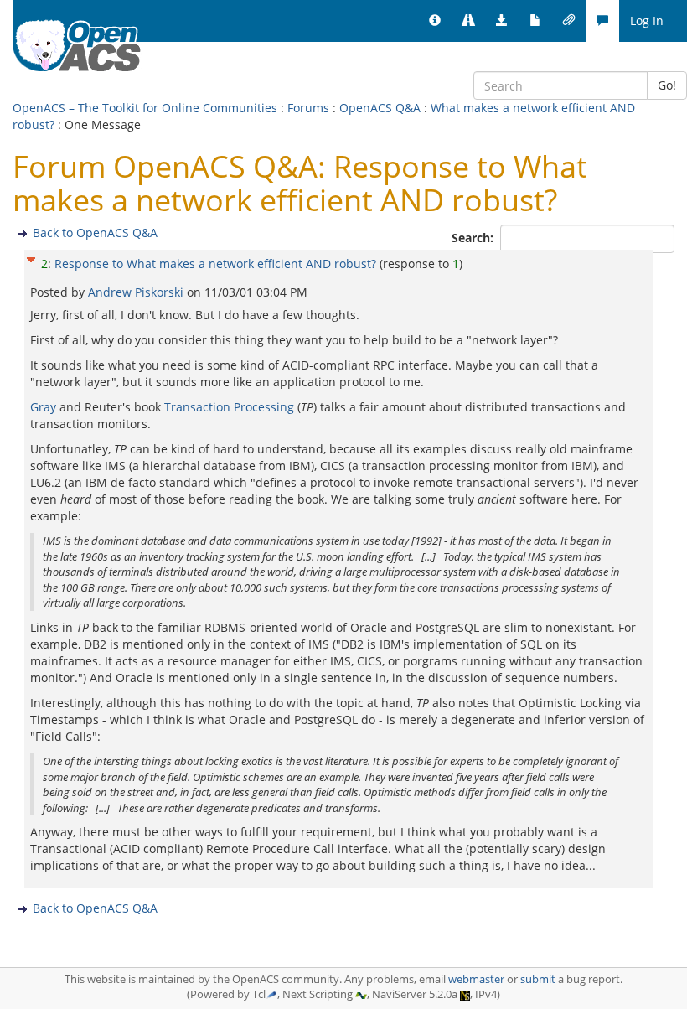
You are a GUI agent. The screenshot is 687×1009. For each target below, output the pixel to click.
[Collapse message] (31, 257)
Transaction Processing (229, 407)
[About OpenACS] (435, 21)
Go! (667, 85)
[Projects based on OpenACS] (468, 21)
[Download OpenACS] (502, 21)
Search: (474, 238)
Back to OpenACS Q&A (95, 233)
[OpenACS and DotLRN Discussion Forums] (602, 21)
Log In (647, 20)
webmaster (476, 979)
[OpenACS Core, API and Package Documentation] (535, 21)
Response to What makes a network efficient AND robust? (215, 264)
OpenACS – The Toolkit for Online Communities (145, 108)
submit (537, 979)
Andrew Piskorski (137, 292)
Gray (43, 407)
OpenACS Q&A (380, 108)
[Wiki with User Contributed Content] (569, 21)
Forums (308, 108)
